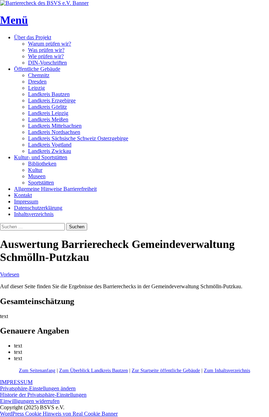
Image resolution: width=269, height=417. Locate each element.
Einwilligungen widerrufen (30, 401)
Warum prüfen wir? (49, 44)
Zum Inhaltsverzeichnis (227, 370)
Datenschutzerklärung (38, 208)
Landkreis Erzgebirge (52, 100)
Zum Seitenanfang (37, 370)
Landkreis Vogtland (49, 145)
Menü (14, 20)
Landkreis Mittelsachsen (55, 126)
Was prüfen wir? (46, 50)
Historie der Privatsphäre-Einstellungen (43, 395)
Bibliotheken (42, 164)
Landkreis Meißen (48, 119)
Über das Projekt (32, 37)
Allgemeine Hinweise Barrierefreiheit (55, 189)
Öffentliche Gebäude (37, 69)
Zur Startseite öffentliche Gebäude (166, 370)
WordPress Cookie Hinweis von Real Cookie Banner (59, 414)
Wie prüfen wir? (46, 56)
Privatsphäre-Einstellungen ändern (38, 388)
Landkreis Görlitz (47, 107)
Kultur (35, 170)
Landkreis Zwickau (49, 151)
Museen (37, 176)
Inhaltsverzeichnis (34, 214)
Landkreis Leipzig (48, 113)
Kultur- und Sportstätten (40, 157)
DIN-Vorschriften (47, 63)
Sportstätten (41, 183)
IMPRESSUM (16, 382)
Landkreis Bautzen (49, 94)
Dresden (37, 82)
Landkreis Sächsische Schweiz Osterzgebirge (78, 138)
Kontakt (23, 195)
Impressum (26, 201)
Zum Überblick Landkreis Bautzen (93, 370)
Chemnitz (38, 75)
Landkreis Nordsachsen (54, 132)
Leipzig (36, 88)
